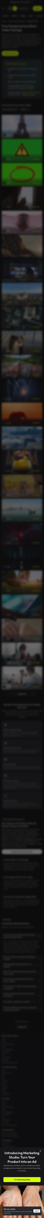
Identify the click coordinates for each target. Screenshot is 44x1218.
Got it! (37, 1211)
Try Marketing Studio (22, 1180)
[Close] (40, 1151)
